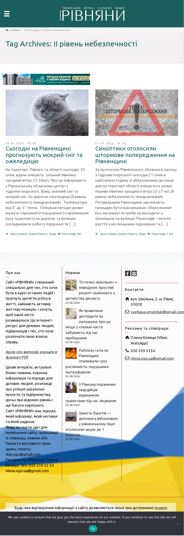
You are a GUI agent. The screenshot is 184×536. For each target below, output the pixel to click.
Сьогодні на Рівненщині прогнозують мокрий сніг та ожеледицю (44, 154)
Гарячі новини (18, 234)
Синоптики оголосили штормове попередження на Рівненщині (135, 154)
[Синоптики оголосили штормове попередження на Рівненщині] (136, 112)
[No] (178, 523)
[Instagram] (134, 273)
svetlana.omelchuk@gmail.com (157, 312)
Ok (93, 528)
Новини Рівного (38, 234)
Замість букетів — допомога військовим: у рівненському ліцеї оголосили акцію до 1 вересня (91, 424)
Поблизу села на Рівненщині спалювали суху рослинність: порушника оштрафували (86, 361)
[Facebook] (127, 273)
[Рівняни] (91, 13)
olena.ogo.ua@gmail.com (152, 358)
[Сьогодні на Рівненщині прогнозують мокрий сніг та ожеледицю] (47, 112)
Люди (52, 234)
